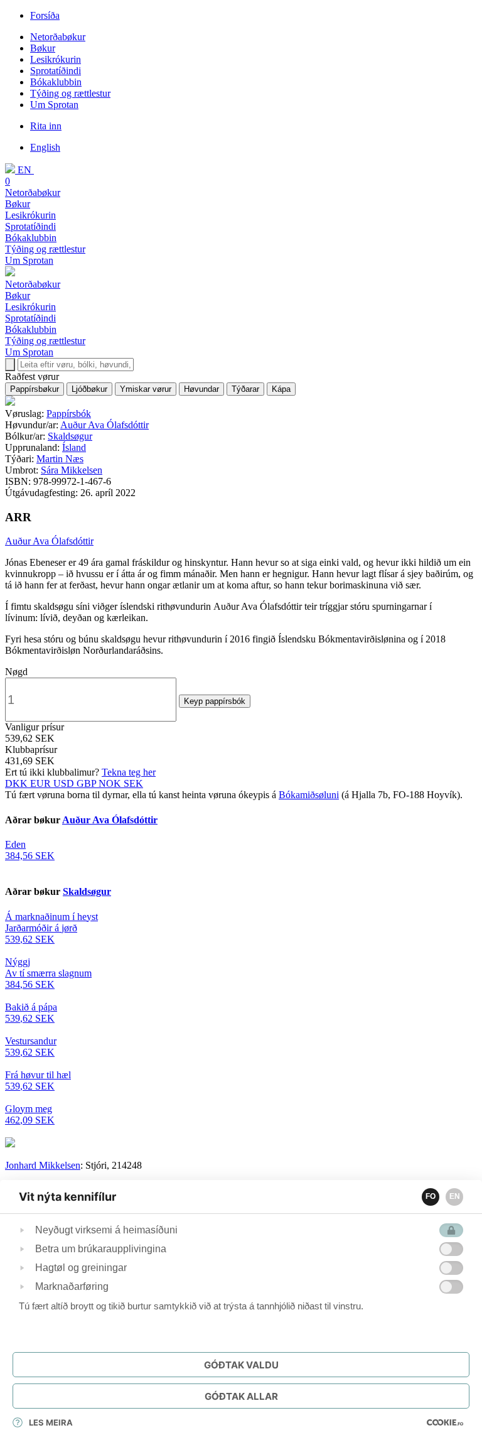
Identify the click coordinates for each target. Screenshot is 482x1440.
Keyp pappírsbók (214, 701)
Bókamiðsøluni (309, 794)
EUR (41, 783)
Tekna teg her (129, 772)
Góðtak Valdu (241, 1365)
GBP (88, 783)
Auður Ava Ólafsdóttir (104, 425)
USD (65, 783)
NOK (111, 783)
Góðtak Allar (241, 1396)
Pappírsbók (68, 413)
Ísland (74, 447)
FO (431, 1196)
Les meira (51, 1422)
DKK (17, 783)
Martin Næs (59, 458)
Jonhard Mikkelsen (42, 1165)
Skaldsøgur (70, 436)
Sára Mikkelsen (71, 470)
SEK (133, 783)
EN (454, 1196)
